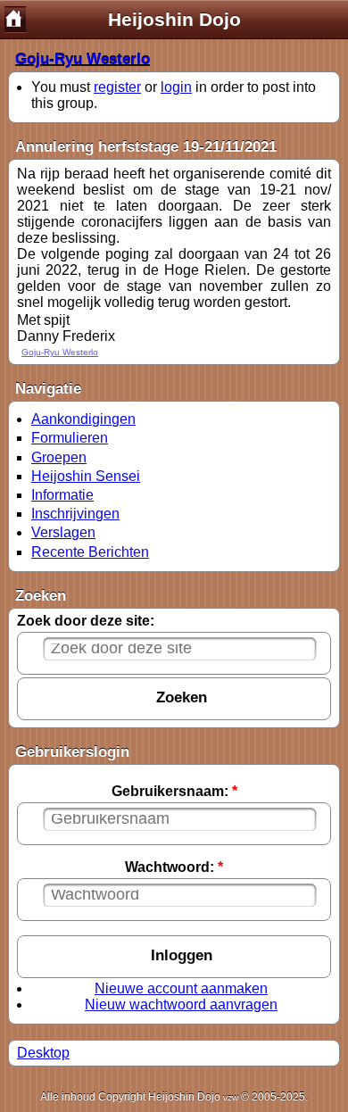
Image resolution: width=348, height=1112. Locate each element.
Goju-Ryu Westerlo (82, 59)
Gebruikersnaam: (174, 791)
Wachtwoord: (174, 867)
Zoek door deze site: (85, 620)
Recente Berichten (90, 552)
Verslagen (63, 532)
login (176, 87)
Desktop (43, 1052)
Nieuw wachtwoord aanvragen (181, 1004)
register (117, 87)
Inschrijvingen (75, 513)
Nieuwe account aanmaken (181, 988)
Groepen (59, 457)
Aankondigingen (83, 419)
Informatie (62, 494)
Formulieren (69, 437)
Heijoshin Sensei (85, 476)
